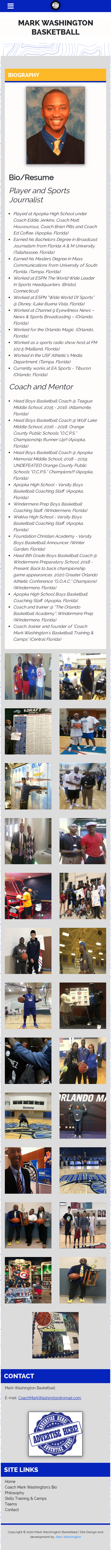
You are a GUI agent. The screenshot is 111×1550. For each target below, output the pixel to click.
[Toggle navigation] (10, 6)
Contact (12, 1510)
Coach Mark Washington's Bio (31, 1487)
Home (10, 1481)
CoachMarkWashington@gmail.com (49, 1398)
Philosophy (14, 1493)
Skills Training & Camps (26, 1498)
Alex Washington (68, 1537)
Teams (11, 1504)
